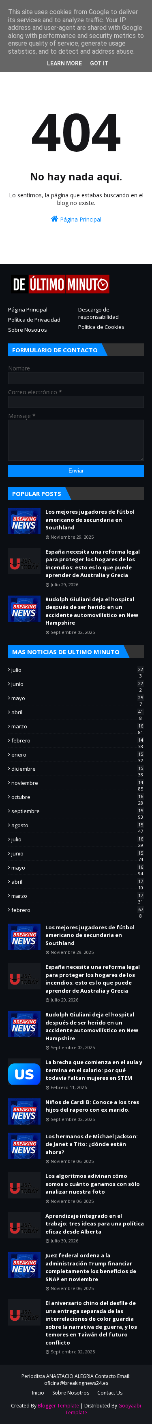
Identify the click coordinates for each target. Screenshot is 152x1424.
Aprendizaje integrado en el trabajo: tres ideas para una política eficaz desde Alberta (94, 1223)
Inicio (38, 1392)
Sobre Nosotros (27, 329)
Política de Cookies (101, 326)
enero (77, 754)
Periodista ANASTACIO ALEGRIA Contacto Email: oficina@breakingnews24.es (76, 1379)
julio (77, 669)
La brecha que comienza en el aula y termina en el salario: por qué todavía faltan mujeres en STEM (93, 1069)
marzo (77, 726)
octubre (77, 797)
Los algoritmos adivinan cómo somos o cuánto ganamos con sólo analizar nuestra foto (92, 1183)
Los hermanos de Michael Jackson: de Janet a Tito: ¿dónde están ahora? (91, 1144)
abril (77, 712)
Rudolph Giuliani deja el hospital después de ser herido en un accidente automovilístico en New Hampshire (91, 611)
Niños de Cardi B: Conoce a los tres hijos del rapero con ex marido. (92, 1106)
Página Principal (79, 219)
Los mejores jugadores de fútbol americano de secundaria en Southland (90, 519)
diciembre (77, 768)
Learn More (64, 63)
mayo (77, 698)
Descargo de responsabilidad (98, 313)
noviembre (77, 782)
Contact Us (109, 1392)
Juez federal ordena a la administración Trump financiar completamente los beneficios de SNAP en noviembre (90, 1267)
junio (77, 684)
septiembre (77, 811)
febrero (77, 740)
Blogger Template (58, 1405)
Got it (99, 63)
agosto (77, 825)
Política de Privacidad (34, 319)
